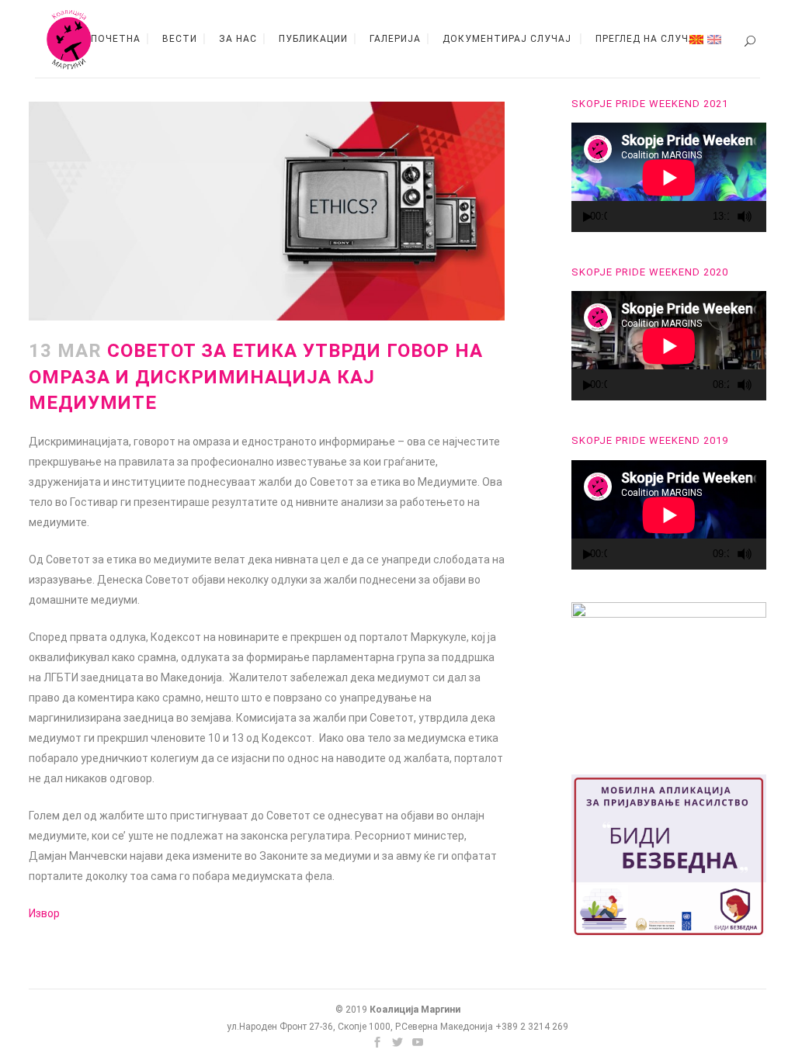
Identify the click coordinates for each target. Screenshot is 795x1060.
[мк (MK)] (696, 39)
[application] (668, 177)
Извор (44, 913)
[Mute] (745, 216)
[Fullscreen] (764, 217)
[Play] (587, 217)
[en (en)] (714, 39)
